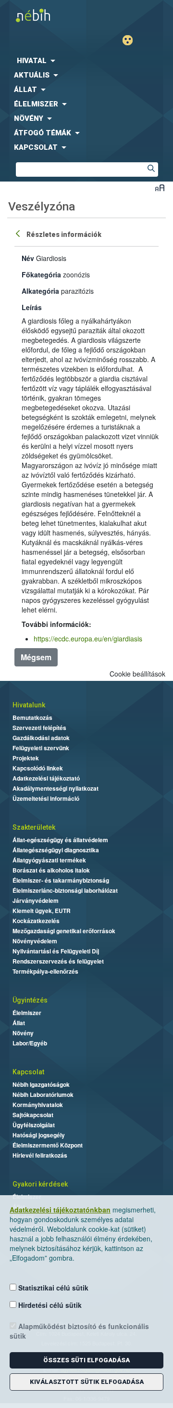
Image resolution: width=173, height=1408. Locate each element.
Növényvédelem (34, 941)
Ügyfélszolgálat (33, 1125)
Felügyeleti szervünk (40, 747)
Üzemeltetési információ (45, 798)
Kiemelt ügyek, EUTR (41, 910)
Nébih (43, 15)
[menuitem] (86, 60)
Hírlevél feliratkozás (39, 1155)
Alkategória (40, 291)
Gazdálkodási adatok (41, 737)
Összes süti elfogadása (86, 1360)
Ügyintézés (30, 1000)
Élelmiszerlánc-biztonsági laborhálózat (65, 890)
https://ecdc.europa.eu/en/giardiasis (88, 638)
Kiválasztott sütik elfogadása (87, 1381)
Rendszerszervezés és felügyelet (58, 961)
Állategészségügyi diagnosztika (55, 850)
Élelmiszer (26, 1012)
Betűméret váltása (160, 188)
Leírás (32, 307)
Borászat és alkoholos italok (51, 870)
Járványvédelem (35, 900)
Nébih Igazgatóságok (41, 1084)
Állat (18, 1022)
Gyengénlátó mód (131, 40)
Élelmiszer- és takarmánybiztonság (60, 880)
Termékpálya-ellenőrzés (45, 971)
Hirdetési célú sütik (49, 1305)
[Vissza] (18, 233)
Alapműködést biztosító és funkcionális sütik (79, 1331)
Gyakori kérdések (40, 1184)
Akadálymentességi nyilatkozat (55, 788)
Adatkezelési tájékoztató (46, 778)
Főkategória (41, 274)
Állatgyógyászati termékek (49, 860)
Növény (23, 1033)
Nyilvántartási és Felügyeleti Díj (55, 951)
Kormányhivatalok (37, 1104)
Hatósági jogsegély (38, 1135)
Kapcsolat (28, 1072)
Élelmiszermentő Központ (47, 1145)
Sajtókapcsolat (32, 1114)
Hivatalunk (28, 705)
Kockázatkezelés (36, 920)
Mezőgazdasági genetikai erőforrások (63, 930)
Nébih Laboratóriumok (43, 1094)
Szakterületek (33, 827)
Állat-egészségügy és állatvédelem (60, 839)
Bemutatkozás (32, 717)
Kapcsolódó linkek (37, 768)
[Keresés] (151, 169)
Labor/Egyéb (29, 1043)
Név (28, 258)
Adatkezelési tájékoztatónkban (60, 1209)
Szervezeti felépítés (39, 727)
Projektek (25, 758)
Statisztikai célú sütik (52, 1287)
